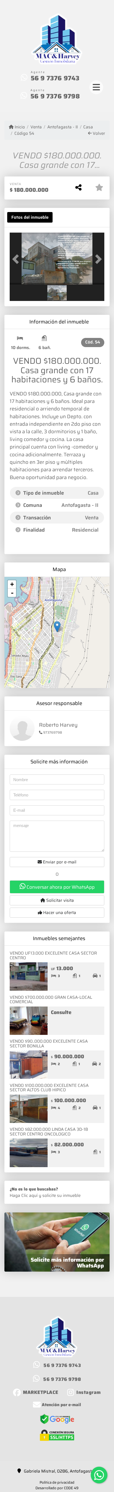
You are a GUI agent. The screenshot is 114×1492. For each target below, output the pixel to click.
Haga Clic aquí (24, 1195)
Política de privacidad (57, 1482)
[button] (17, 259)
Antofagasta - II (62, 127)
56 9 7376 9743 (55, 78)
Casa (88, 127)
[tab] (30, 217)
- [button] (12, 593)
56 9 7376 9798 (55, 96)
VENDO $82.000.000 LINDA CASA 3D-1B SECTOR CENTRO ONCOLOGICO (49, 1131)
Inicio (19, 127)
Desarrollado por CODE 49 (57, 1488)
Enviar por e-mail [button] (59, 862)
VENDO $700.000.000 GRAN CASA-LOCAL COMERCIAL (51, 999)
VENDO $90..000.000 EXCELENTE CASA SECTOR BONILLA (49, 1043)
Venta (36, 127)
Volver (98, 133)
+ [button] (12, 584)
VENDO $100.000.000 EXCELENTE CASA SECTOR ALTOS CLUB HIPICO (49, 1088)
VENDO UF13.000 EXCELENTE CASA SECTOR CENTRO (53, 955)
